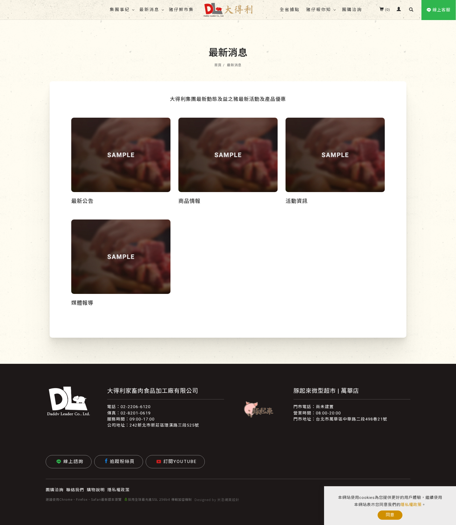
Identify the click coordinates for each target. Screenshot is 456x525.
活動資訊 (297, 201)
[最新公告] (120, 154)
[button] (411, 10)
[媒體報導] (120, 256)
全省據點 (290, 9)
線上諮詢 (73, 461)
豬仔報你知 (318, 9)
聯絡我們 (75, 490)
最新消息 (149, 9)
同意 (390, 514)
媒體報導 (82, 303)
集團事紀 (120, 9)
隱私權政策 (411, 504)
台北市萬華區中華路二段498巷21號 (351, 419)
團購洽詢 (352, 9)
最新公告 (82, 201)
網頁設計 (232, 499)
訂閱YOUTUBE (180, 461)
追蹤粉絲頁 (122, 461)
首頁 (218, 65)
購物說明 (96, 490)
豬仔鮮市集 (181, 9)
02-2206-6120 (136, 406)
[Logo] (228, 9)
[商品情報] (228, 154)
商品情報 (189, 201)
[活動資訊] (335, 154)
